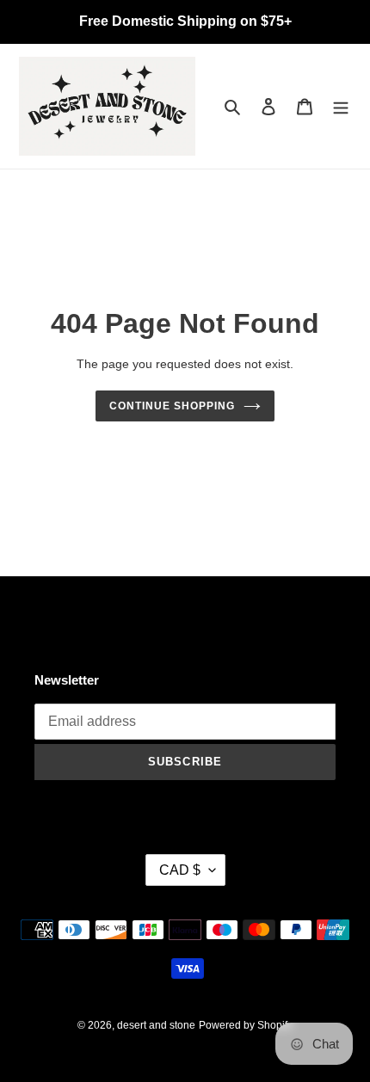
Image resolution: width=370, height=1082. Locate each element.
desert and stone (156, 1025)
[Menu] (341, 106)
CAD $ (179, 870)
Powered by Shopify (246, 1025)
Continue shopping (172, 406)
